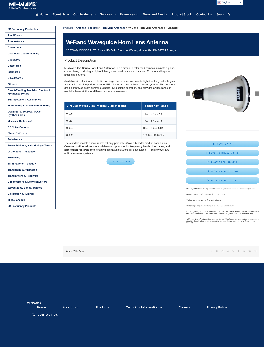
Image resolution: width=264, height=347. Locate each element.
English (225, 2)
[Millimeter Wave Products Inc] (23, 3)
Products (68, 27)
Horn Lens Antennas (113, 27)
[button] (188, 93)
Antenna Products (87, 27)
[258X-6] (222, 94)
